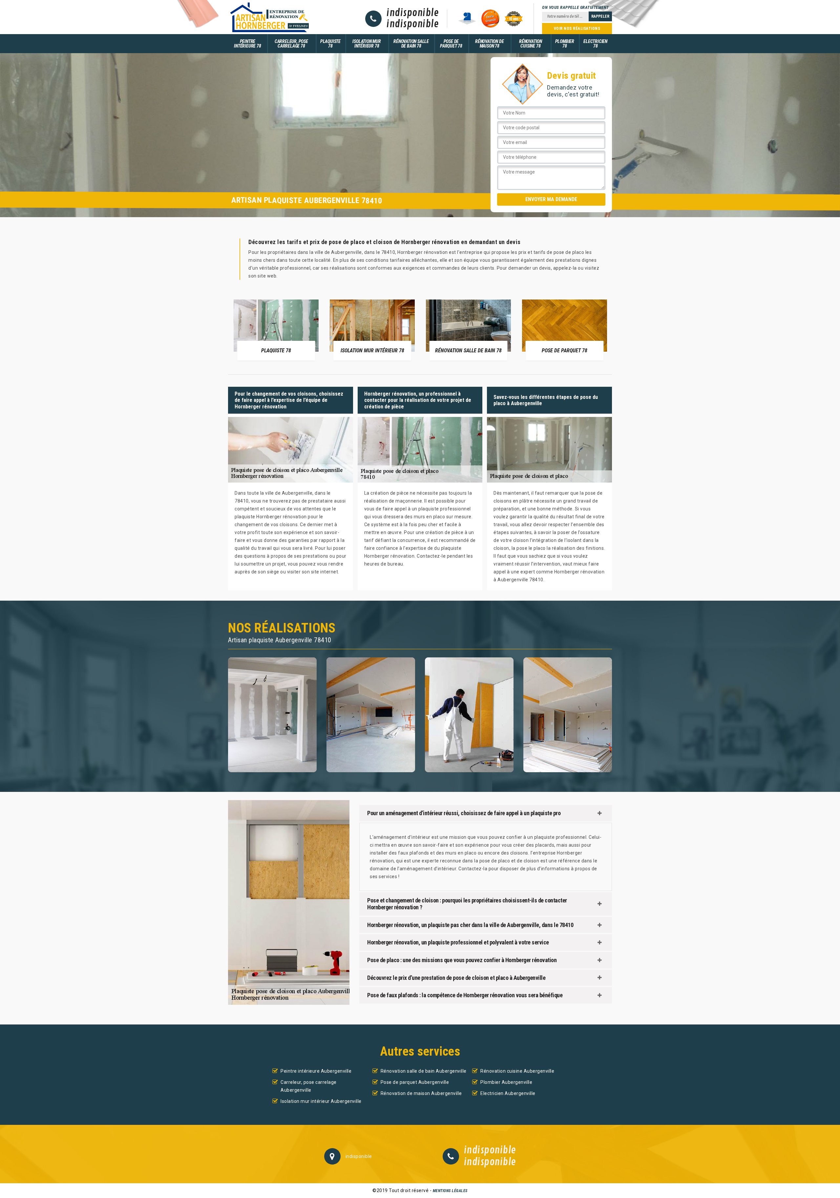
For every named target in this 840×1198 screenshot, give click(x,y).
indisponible (413, 13)
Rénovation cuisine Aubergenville (517, 1071)
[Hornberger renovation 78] (269, 17)
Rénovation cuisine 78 (530, 44)
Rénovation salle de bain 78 (411, 44)
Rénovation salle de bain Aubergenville (424, 1071)
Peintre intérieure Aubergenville (316, 1071)
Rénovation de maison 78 (489, 44)
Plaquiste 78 (330, 44)
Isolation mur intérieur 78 (366, 44)
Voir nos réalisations (577, 28)
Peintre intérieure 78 (247, 44)
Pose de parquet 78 (451, 44)
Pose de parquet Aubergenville (415, 1082)
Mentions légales (450, 1190)
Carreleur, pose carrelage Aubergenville (309, 1086)
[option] (276, 330)
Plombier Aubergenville (506, 1082)
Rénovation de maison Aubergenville (421, 1093)
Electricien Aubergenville (508, 1093)
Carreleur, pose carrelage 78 (291, 44)
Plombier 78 (564, 44)
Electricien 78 (595, 44)
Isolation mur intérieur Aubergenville (321, 1101)
